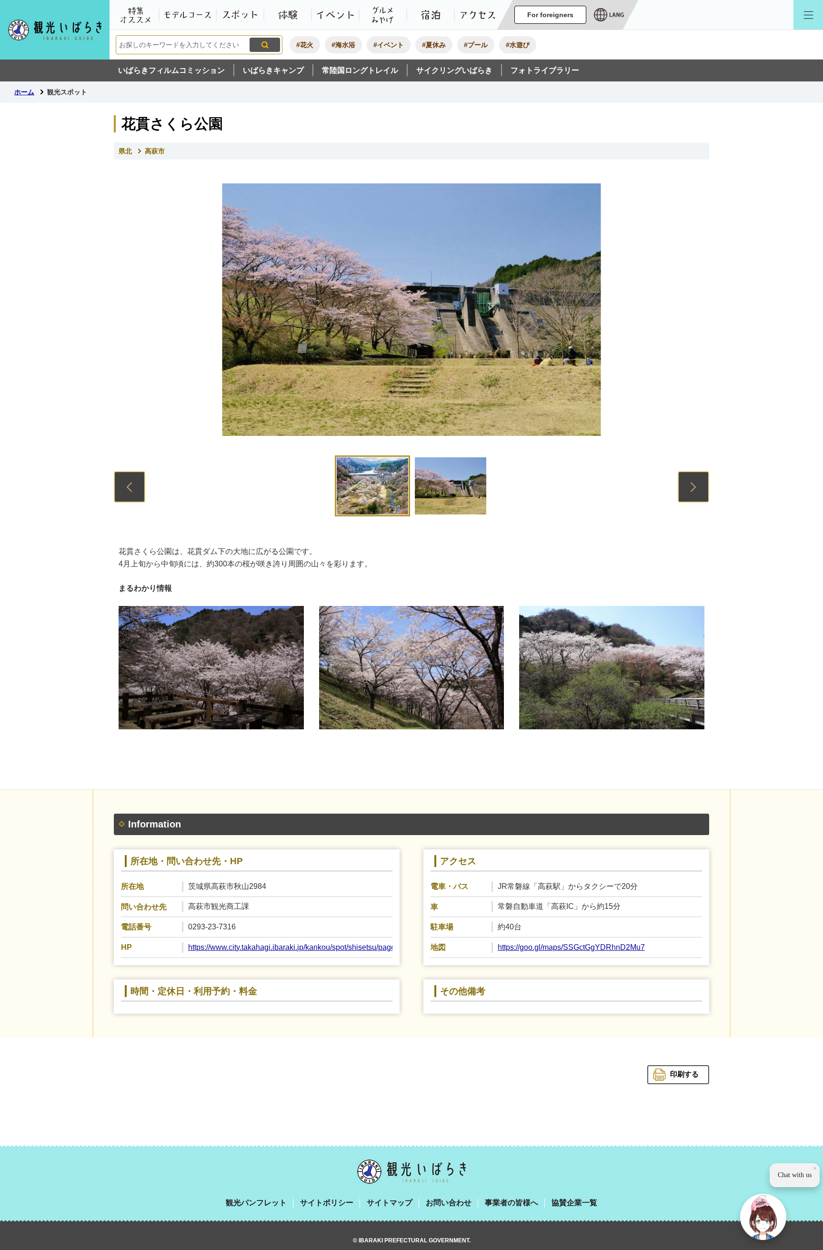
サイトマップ (389, 1203)
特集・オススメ (135, 15)
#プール (476, 45)
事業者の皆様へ (511, 1203)
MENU (808, 15)
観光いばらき (411, 1171)
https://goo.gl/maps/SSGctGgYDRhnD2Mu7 (571, 947)
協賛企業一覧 (574, 1203)
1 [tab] (372, 485)
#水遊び (518, 45)
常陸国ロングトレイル (360, 70)
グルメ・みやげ (383, 15)
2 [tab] (450, 485)
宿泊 (430, 15)
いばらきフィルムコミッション (171, 70)
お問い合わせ (449, 1203)
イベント (335, 15)
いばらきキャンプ (273, 70)
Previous (129, 487)
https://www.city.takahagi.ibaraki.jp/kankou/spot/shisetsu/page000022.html (312, 947)
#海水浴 (343, 45)
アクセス (478, 15)
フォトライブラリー (545, 70)
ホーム (24, 92)
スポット (240, 15)
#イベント (388, 45)
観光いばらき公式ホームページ (55, 30)
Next (693, 487)
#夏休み (434, 45)
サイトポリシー (326, 1203)
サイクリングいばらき (454, 70)
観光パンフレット (256, 1203)
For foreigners (550, 15)
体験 (287, 15)
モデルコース (188, 15)
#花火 (304, 45)
